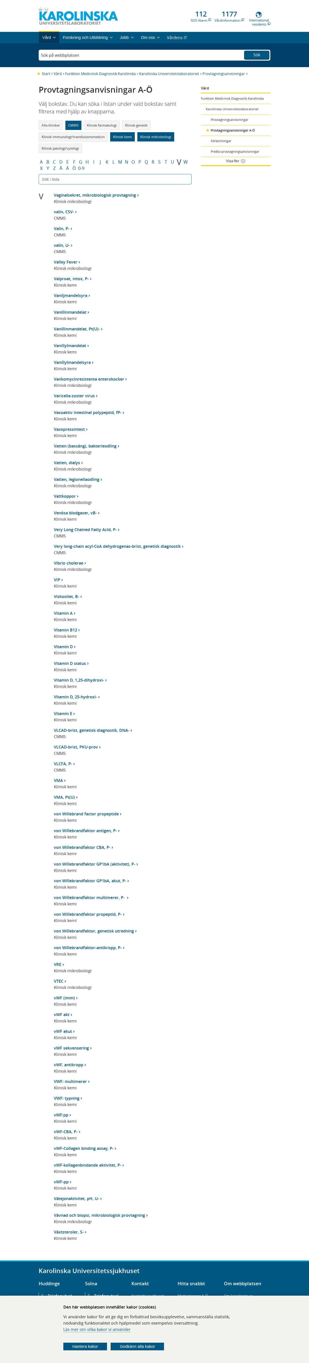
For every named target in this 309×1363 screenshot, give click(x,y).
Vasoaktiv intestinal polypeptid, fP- (87, 412)
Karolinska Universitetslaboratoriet (169, 73)
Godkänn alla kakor (137, 1346)
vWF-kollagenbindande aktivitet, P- (87, 1165)
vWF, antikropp (68, 1064)
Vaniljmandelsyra (70, 295)
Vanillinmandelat (70, 312)
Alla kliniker (51, 125)
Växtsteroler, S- (69, 1232)
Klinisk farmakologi (102, 125)
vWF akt (61, 1014)
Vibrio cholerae (68, 563)
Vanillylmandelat (70, 345)
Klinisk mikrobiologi (155, 136)
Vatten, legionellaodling (76, 479)
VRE (57, 964)
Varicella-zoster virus (74, 395)
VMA (58, 780)
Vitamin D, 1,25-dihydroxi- (79, 680)
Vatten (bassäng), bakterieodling (85, 446)
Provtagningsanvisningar (223, 73)
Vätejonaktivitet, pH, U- (76, 1198)
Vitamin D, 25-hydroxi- (75, 696)
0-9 (81, 168)
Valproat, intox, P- (71, 278)
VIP (57, 579)
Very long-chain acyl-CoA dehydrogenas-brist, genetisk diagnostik (117, 546)
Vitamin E (63, 713)
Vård (58, 73)
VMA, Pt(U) (64, 797)
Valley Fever (65, 262)
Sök (256, 54)
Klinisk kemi (122, 136)
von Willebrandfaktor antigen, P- (85, 830)
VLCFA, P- (63, 763)
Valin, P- (61, 228)
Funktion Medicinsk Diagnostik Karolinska (100, 73)
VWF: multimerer (70, 1081)
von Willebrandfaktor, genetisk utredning (94, 931)
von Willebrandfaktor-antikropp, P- (88, 947)
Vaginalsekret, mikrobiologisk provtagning (95, 195)
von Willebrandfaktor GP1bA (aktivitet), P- (94, 864)
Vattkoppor (65, 496)
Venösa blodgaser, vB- (75, 513)
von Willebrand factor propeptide (86, 814)
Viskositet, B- (66, 596)
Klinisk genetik (136, 125)
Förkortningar (221, 141)
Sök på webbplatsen (60, 55)
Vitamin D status (70, 663)
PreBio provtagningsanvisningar (235, 151)
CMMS (73, 125)
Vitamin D (63, 646)
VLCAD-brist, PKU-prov (76, 747)
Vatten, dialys (67, 462)
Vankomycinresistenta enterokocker (89, 379)
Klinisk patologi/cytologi (60, 148)
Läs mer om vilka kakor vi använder (97, 1329)
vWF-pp (61, 1181)
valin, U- (62, 245)
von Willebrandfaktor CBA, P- (82, 847)
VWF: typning (66, 1098)
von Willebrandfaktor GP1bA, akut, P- (90, 880)
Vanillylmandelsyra (72, 362)
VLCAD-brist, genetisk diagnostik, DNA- (91, 730)
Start (46, 73)
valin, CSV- (64, 211)
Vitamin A (63, 613)
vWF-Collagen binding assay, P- (84, 1148)
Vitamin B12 (65, 630)
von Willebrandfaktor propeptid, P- (88, 914)
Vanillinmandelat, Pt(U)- (77, 329)
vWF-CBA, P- (66, 1131)
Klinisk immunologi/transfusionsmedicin (73, 136)
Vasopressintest (69, 429)
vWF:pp (61, 1115)
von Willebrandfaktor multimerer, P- (90, 897)
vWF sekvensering (71, 1048)
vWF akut (63, 1031)
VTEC (58, 981)
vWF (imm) (64, 997)
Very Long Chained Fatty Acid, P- (85, 529)
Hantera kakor (85, 1346)
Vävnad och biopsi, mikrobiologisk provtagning (99, 1215)
